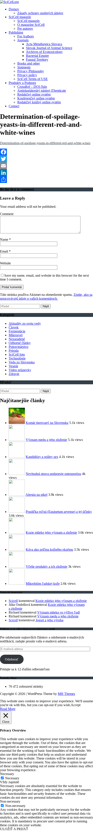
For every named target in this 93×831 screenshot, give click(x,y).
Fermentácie (17, 331)
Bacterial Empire (37, 55)
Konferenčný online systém (36, 98)
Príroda (14, 350)
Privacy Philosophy (30, 71)
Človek (14, 327)
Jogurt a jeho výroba (49, 620)
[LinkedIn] (46, 172)
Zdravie (14, 374)
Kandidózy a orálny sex (42, 457)
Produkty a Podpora (22, 83)
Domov (14, 9)
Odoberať (11, 659)
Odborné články (20, 343)
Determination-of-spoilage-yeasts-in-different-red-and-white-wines (45, 143)
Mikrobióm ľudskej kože (43, 583)
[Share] (46, 179)
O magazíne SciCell (31, 24)
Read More (7, 709)
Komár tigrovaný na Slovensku (47, 423)
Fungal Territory (37, 59)
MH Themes (66, 694)
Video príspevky (20, 370)
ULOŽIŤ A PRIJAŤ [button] (14, 829)
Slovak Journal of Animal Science (49, 48)
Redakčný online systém (34, 94)
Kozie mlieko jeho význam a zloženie (51, 532)
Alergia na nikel (36, 494)
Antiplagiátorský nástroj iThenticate (41, 90)
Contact (14, 106)
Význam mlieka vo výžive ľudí (58, 612)
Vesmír (13, 366)
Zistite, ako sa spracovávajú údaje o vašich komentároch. (46, 296)
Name (4, 239)
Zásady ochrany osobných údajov (40, 13)
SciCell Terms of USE (32, 79)
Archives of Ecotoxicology (44, 52)
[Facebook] (46, 152)
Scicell (13, 601)
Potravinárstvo (18, 347)
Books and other (28, 63)
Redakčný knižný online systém (39, 102)
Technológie (17, 358)
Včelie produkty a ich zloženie (46, 566)
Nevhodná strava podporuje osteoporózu (53, 474)
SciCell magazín (20, 17)
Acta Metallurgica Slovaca (44, 44)
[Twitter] (46, 158)
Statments (23, 67)
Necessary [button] (7, 774)
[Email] (46, 165)
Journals (23, 40)
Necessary (12, 778)
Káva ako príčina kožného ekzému (49, 549)
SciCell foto (17, 354)
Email (4, 251)
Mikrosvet (15, 335)
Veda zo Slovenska (22, 362)
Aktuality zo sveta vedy (25, 323)
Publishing (16, 32)
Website (5, 263)
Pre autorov (25, 28)
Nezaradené (17, 339)
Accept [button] (75, 705)
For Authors (25, 36)
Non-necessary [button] (10, 801)
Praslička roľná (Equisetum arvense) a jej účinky (59, 511)
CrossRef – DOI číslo (32, 86)
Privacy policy (27, 75)
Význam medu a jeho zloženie (46, 440)
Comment (6, 214)
